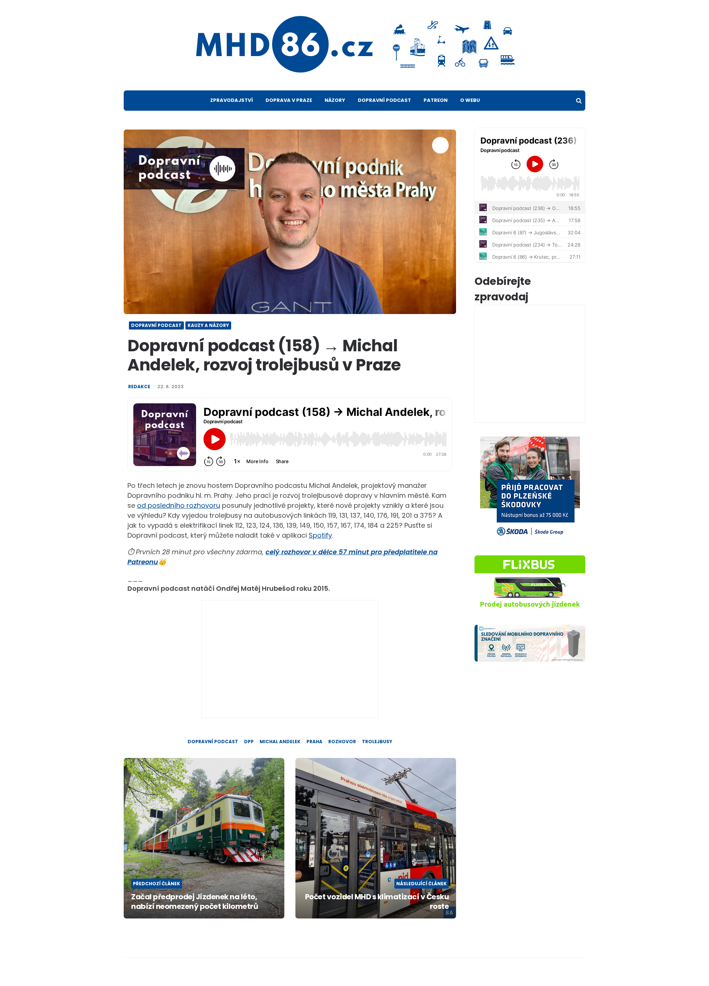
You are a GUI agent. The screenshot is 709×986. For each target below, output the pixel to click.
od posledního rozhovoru (178, 505)
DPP (249, 741)
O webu (470, 100)
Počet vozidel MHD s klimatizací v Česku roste (377, 901)
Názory (335, 100)
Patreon (436, 100)
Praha (314, 741)
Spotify (320, 535)
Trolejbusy (377, 741)
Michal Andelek (280, 741)
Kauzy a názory (208, 325)
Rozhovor (342, 741)
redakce (139, 386)
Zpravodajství (231, 100)
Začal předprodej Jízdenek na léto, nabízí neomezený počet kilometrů (194, 901)
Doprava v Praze (289, 100)
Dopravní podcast (384, 100)
